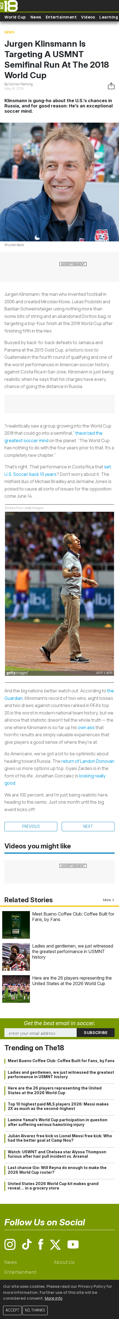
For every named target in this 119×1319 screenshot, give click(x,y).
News (35, 17)
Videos (88, 17)
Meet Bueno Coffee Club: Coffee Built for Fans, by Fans (61, 1061)
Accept (12, 1310)
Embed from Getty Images (24, 508)
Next (88, 826)
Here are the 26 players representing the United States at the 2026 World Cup (72, 980)
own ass (86, 727)
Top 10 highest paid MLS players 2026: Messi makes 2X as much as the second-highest (58, 1106)
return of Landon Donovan (87, 761)
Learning (108, 17)
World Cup (15, 17)
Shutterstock (14, 244)
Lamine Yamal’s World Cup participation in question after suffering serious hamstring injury (57, 1122)
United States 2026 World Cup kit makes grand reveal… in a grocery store (53, 1185)
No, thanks (35, 1310)
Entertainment (61, 17)
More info (54, 1298)
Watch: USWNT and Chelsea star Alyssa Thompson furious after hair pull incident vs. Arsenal (57, 1154)
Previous (31, 826)
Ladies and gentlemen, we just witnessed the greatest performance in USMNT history (72, 951)
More (107, 900)
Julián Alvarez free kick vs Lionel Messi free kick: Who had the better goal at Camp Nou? (60, 1138)
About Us (64, 1262)
